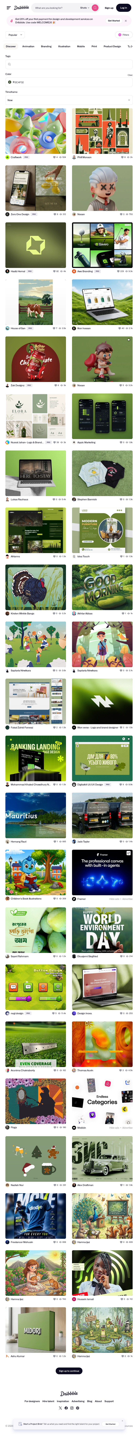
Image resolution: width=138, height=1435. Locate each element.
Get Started (114, 20)
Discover (11, 46)
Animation (28, 46)
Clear (130, 75)
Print (94, 46)
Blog (89, 1401)
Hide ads (114, 898)
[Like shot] (54, 157)
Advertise (127, 898)
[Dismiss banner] (122, 1421)
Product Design (112, 46)
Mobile (81, 46)
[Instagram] (71, 1407)
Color (8, 74)
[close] (125, 20)
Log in (123, 7)
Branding (46, 46)
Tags (7, 56)
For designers (32, 1401)
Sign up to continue (69, 1371)
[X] (60, 1407)
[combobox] (54, 7)
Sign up (109, 7)
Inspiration (63, 1401)
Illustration (64, 46)
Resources (127, 1425)
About (98, 1401)
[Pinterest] (77, 1407)
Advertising (78, 1401)
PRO (26, 157)
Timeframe (11, 91)
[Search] (95, 7)
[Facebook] (66, 1407)
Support (109, 1401)
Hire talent (48, 1401)
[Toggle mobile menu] (9, 7)
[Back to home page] (21, 8)
